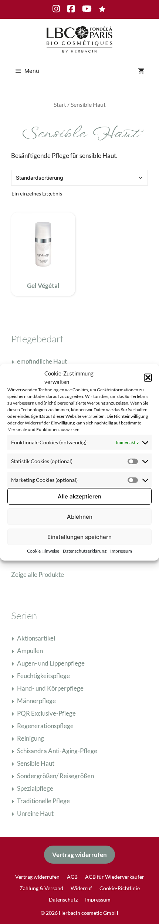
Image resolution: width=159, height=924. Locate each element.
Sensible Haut (35, 763)
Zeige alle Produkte (37, 574)
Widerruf (81, 888)
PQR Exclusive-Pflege (46, 713)
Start (60, 104)
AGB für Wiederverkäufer (114, 877)
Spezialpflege (35, 788)
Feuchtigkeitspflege (43, 676)
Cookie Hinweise (43, 551)
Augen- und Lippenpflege (51, 663)
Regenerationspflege (45, 726)
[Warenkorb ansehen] (141, 71)
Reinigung (30, 738)
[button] (148, 377)
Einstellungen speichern (79, 536)
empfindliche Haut (42, 361)
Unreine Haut (35, 813)
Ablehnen (79, 516)
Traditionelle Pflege (43, 801)
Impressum (121, 551)
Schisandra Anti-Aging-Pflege (57, 751)
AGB (72, 877)
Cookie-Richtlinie (119, 888)
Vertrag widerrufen (79, 854)
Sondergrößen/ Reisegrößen (55, 776)
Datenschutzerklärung (84, 551)
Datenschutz (63, 899)
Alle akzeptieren (79, 496)
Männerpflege (36, 701)
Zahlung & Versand (41, 888)
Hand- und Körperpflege (50, 688)
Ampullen (30, 651)
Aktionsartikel (36, 638)
